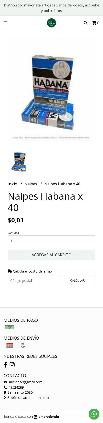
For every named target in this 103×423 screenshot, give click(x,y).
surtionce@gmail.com (24, 382)
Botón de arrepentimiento (27, 397)
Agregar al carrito (51, 254)
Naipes (31, 184)
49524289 (15, 387)
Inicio (13, 184)
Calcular (77, 280)
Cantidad (13, 233)
